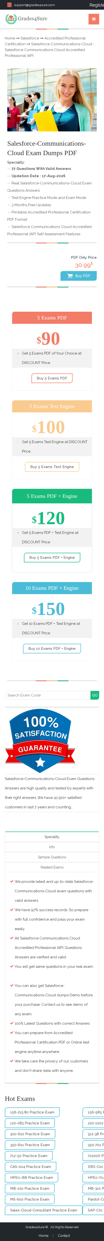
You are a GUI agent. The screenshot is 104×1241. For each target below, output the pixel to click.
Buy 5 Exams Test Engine (52, 467)
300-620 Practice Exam (30, 1134)
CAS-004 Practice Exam (30, 1167)
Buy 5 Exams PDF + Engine (52, 557)
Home (10, 38)
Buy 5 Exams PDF (52, 378)
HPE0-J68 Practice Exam (31, 1177)
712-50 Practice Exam (28, 1156)
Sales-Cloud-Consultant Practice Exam (43, 1210)
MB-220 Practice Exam (29, 1188)
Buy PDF (82, 276)
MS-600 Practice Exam (29, 1199)
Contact (64, 1236)
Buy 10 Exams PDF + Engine (52, 648)
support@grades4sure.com (34, 5)
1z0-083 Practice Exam (30, 1123)
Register (94, 5)
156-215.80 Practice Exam (32, 1112)
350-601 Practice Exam (30, 1145)
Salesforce (30, 38)
